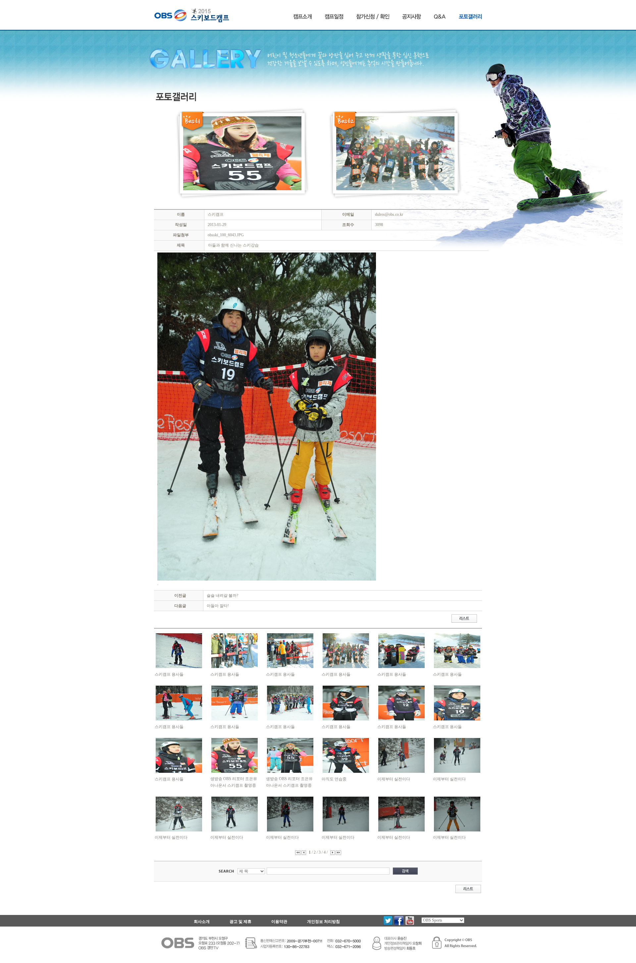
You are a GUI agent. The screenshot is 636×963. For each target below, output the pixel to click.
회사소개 (202, 921)
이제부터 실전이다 (393, 779)
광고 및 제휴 (240, 921)
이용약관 (279, 921)
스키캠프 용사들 (169, 674)
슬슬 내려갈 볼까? (222, 595)
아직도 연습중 (334, 779)
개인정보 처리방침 (323, 921)
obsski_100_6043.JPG (226, 235)
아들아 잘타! (218, 605)
